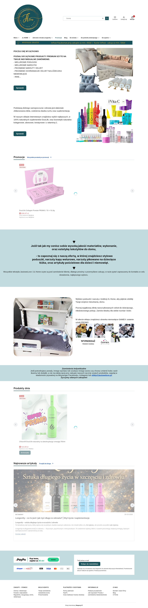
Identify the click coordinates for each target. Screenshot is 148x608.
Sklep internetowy (73, 605)
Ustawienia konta (44, 593)
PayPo (65, 593)
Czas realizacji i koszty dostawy (73, 595)
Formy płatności (68, 591)
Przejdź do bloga (45, 463)
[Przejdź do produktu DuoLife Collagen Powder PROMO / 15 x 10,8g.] (44, 185)
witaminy (19, 514)
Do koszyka (25, 452)
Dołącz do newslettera (89, 564)
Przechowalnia (43, 595)
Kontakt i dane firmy (119, 591)
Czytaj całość (20, 534)
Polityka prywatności (95, 591)
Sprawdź (20, 88)
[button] (107, 18)
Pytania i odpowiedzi (20, 593)
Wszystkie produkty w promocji (38, 157)
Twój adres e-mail (83, 560)
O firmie (115, 595)
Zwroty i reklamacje (20, 591)
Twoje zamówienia (44, 591)
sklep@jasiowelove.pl (102, 375)
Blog (114, 593)
